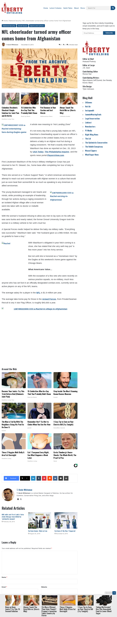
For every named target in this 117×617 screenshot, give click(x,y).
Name (4, 577)
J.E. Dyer (86, 68)
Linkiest (88, 122)
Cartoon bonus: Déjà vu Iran (37, 531)
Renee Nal (87, 74)
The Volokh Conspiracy (94, 146)
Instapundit (89, 110)
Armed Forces (49, 299)
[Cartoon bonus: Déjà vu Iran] (39, 520)
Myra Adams (88, 80)
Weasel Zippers (91, 150)
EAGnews (88, 102)
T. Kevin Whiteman (12, 45)
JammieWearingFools (93, 114)
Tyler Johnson (88, 89)
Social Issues (22, 26)
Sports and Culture (37, 26)
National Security (15, 21)
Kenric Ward (88, 83)
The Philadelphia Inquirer (57, 152)
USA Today (38, 152)
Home (45, 8)
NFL (38, 293)
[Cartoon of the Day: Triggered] (66, 520)
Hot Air (88, 106)
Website (44, 587)
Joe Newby (107, 80)
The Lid (88, 138)
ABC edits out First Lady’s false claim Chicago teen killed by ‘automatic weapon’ (13, 516)
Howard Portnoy (89, 61)
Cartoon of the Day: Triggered (65, 531)
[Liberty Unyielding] (12, 8)
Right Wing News (91, 134)
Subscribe (109, 33)
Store (82, 8)
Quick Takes (67, 8)
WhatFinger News (92, 154)
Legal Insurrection (92, 118)
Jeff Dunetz (97, 80)
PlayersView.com (55, 155)
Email (4, 587)
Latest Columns (56, 8)
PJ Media (88, 130)
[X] (20, 499)
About (76, 8)
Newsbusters (90, 126)
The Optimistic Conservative (96, 142)
